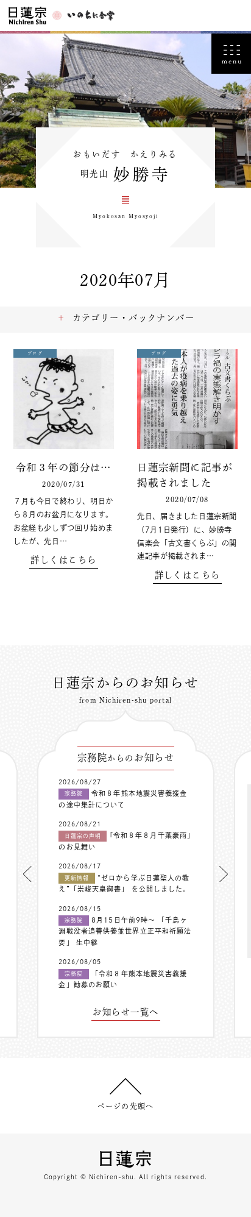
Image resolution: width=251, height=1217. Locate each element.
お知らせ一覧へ (125, 1012)
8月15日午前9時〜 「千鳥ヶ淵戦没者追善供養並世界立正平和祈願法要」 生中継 (124, 931)
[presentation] (27, 874)
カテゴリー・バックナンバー (133, 317)
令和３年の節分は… (63, 467)
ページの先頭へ (125, 1106)
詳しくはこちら (63, 560)
